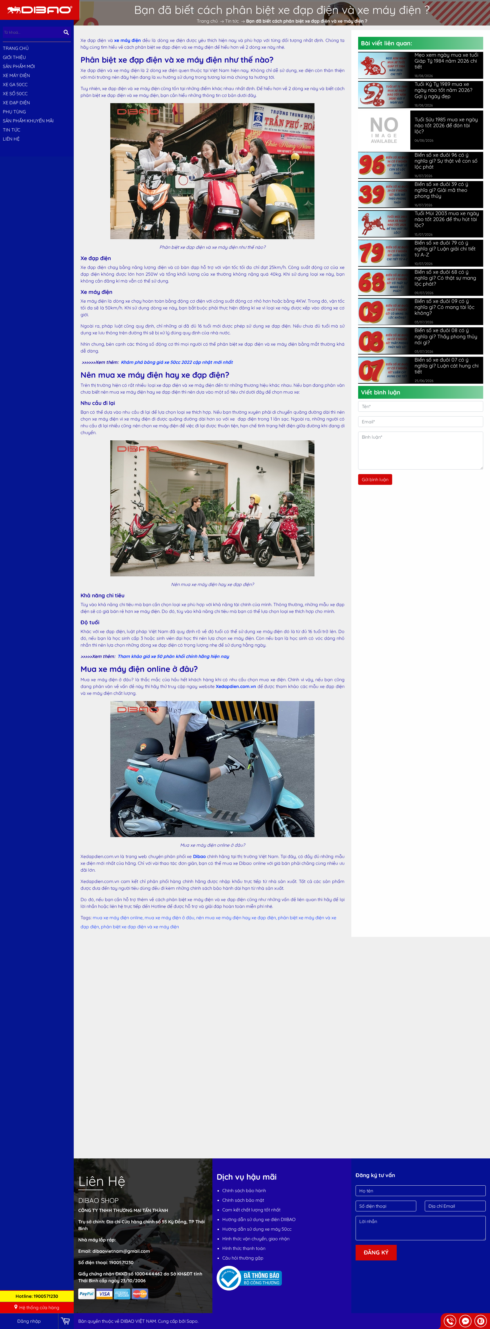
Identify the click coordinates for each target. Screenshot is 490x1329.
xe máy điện (127, 40)
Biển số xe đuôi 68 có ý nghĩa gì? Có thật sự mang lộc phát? (445, 278)
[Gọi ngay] (450, 1321)
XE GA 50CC (15, 84)
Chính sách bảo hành (244, 1190)
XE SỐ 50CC (15, 93)
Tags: (86, 917)
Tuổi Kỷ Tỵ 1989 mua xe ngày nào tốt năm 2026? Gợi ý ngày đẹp (443, 90)
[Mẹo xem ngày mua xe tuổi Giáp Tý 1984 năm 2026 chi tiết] (384, 65)
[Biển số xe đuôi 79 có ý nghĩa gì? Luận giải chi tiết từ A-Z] (384, 253)
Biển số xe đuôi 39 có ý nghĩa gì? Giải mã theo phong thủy (441, 190)
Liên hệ (11, 139)
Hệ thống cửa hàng (39, 1307)
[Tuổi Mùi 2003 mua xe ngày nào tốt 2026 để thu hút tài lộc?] (384, 224)
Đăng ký (376, 1252)
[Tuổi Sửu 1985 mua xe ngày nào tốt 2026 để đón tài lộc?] (384, 129)
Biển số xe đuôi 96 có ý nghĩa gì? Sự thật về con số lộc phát (446, 161)
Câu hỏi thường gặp (242, 1258)
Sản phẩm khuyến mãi (28, 121)
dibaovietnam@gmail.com (121, 1251)
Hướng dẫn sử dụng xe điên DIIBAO (258, 1219)
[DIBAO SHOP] (40, 9)
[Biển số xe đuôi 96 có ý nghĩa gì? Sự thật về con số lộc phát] (384, 165)
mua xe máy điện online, (119, 917)
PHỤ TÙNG (14, 111)
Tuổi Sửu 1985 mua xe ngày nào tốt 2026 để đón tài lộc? (446, 125)
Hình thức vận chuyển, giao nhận (256, 1238)
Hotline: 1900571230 (37, 1296)
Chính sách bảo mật (243, 1200)
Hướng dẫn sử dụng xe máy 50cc (257, 1229)
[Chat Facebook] (465, 1321)
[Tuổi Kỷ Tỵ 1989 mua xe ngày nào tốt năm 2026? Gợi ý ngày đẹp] (384, 95)
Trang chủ (16, 48)
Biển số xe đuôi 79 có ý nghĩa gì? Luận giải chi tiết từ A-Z (445, 249)
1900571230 (121, 1262)
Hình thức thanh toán (243, 1248)
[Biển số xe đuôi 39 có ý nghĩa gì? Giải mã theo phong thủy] (384, 195)
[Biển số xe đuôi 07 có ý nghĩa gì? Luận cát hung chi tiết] (384, 370)
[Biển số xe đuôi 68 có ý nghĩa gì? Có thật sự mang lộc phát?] (384, 282)
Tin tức (11, 130)
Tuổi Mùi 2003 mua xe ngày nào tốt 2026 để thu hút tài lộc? (447, 219)
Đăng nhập (29, 1321)
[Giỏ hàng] (66, 1321)
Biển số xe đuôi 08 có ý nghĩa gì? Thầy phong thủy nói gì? (446, 336)
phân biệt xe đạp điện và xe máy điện (140, 926)
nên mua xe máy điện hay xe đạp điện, (237, 917)
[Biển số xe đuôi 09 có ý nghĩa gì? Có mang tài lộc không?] (384, 312)
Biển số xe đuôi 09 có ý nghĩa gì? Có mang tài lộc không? (444, 307)
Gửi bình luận (375, 479)
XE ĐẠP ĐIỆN (16, 102)
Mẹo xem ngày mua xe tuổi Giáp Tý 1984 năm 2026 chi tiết (446, 61)
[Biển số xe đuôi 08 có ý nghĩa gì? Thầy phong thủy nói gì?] (384, 341)
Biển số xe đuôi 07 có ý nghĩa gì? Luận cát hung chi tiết (447, 366)
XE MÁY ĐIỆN (16, 75)
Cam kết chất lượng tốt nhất (251, 1210)
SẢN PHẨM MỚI (19, 66)
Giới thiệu (14, 57)
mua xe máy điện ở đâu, (170, 917)
